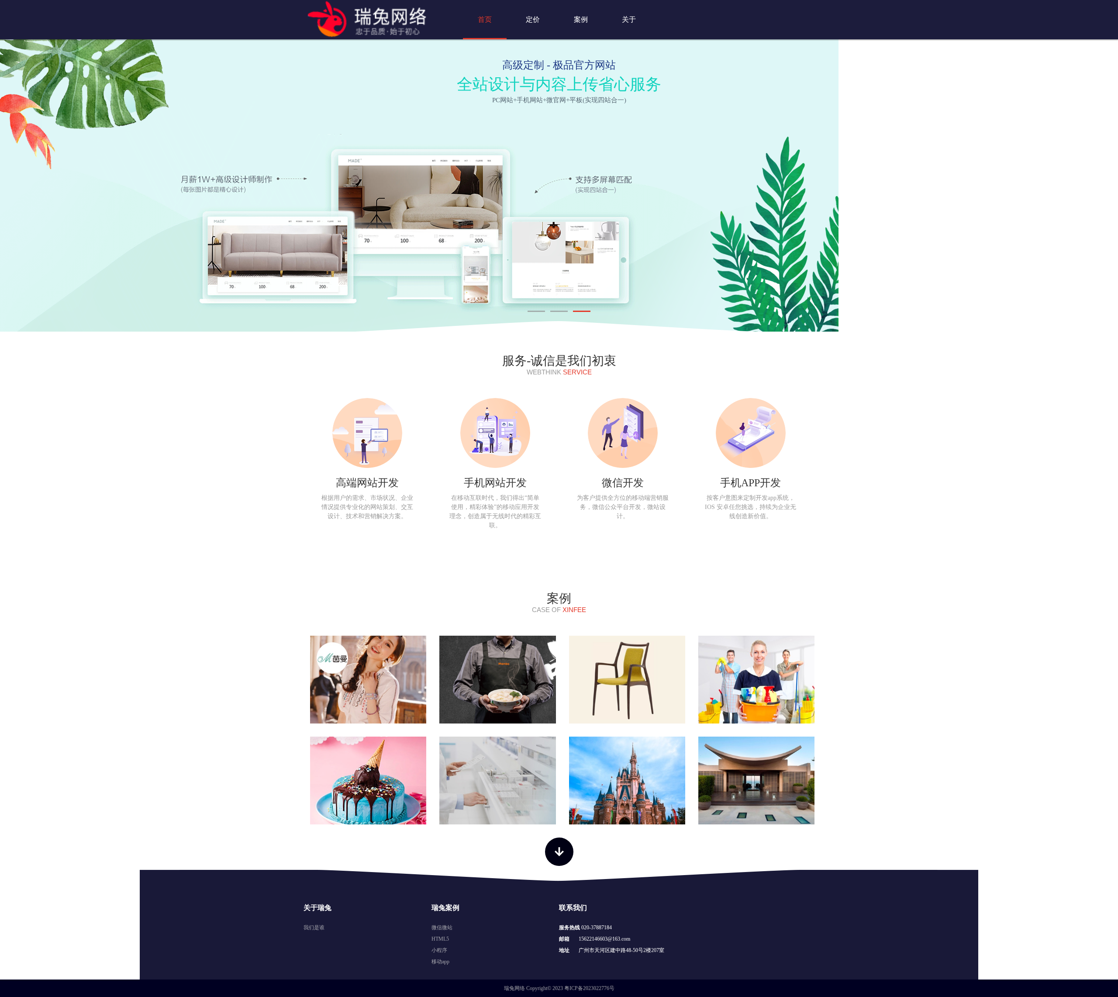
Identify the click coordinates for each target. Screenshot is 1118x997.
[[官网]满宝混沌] (497, 680)
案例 (581, 19)
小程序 (439, 950)
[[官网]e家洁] (756, 680)
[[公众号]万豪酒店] (756, 780)
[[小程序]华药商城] (497, 780)
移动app (440, 962)
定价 (533, 19)
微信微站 (441, 927)
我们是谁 (314, 927)
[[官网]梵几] (627, 680)
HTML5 (440, 939)
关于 (629, 19)
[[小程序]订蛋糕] (368, 780)
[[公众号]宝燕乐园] (627, 780)
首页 (485, 19)
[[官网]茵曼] (368, 680)
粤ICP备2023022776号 (589, 988)
